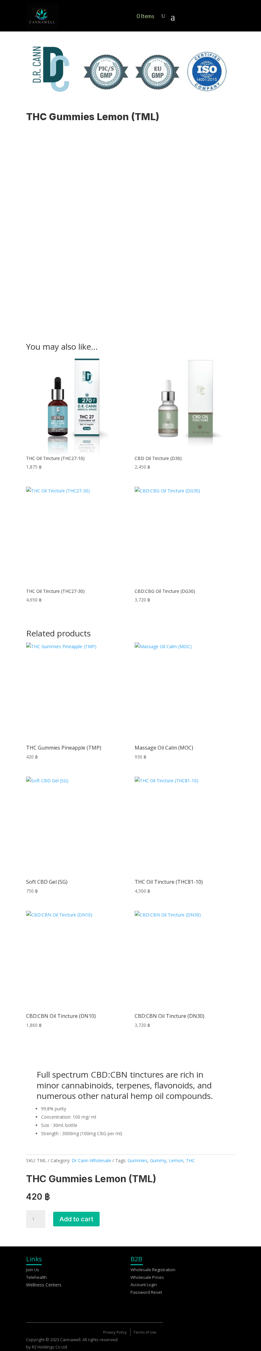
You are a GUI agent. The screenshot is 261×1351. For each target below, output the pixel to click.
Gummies (137, 1160)
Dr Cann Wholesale (91, 1160)
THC (190, 1160)
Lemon (176, 1160)
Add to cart (76, 1219)
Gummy (158, 1160)
